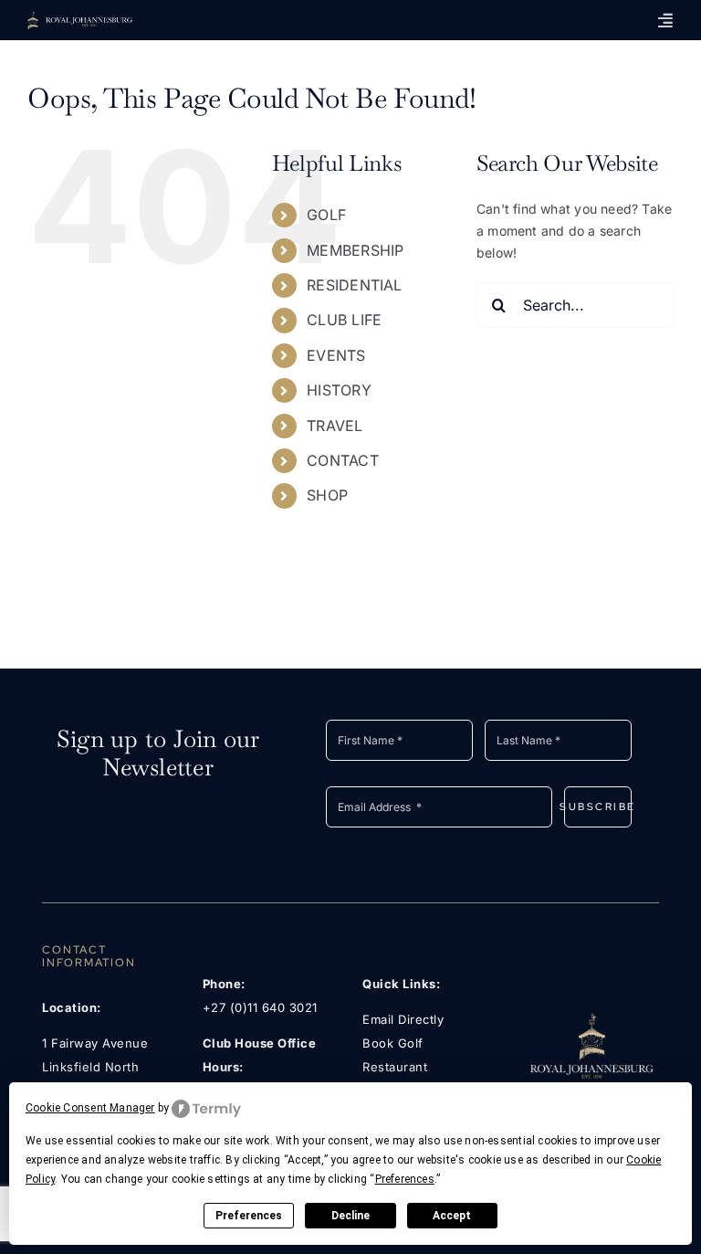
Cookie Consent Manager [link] (90, 1107)
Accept (452, 1215)
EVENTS (336, 355)
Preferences (248, 1215)
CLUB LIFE (344, 320)
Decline (350, 1215)
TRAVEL (334, 425)
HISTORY (339, 390)
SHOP (327, 495)
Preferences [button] (404, 1179)
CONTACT (342, 460)
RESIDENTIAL (354, 285)
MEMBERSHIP (355, 250)
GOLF (326, 214)
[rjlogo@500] (591, 1018)
